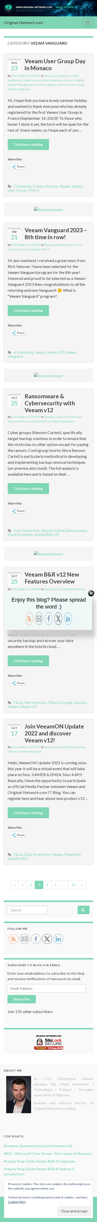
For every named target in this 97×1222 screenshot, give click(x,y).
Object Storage (17, 85)
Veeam (52, 85)
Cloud (59, 417)
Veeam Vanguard (19, 89)
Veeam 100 (55, 352)
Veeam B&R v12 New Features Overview (52, 578)
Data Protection (52, 80)
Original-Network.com (23, 22)
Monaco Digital (74, 80)
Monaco (51, 186)
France (38, 186)
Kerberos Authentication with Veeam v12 (38, 1146)
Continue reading (28, 144)
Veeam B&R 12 (40, 421)
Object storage (60, 702)
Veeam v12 (28, 706)
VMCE (45, 249)
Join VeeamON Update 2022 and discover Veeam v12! (54, 733)
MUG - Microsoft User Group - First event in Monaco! (48, 1153)
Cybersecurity (31, 80)
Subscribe (22, 999)
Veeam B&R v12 (46, 534)
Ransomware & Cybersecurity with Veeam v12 (50, 403)
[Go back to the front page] (48, 8)
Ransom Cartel (53, 530)
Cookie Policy (17, 1202)
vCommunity (23, 352)
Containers (62, 76)
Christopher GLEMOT (26, 76)
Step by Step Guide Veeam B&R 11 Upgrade (39, 1161)
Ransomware (37, 85)
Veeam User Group (71, 85)
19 (73, 885)
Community (22, 186)
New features (35, 702)
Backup (49, 76)
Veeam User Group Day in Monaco (55, 64)
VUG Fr (34, 190)
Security (13, 421)
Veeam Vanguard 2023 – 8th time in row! (56, 233)
